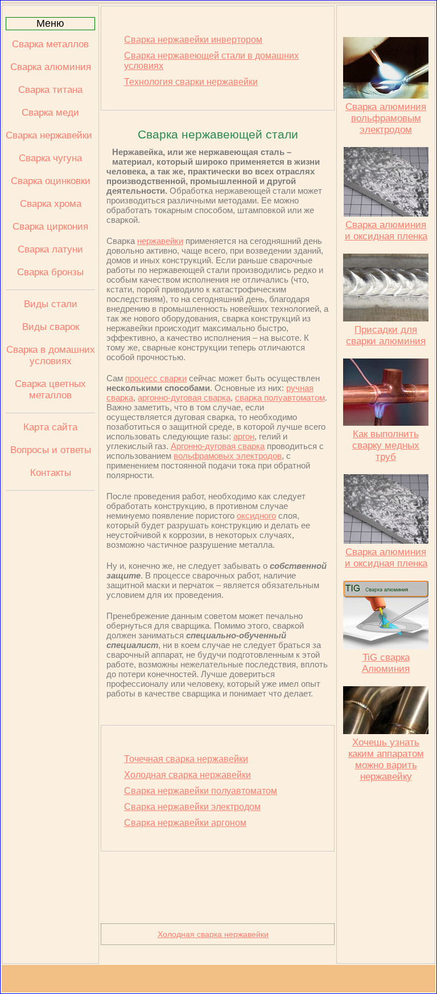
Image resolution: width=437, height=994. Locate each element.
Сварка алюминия (50, 67)
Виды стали (50, 304)
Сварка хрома (50, 203)
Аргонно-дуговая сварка (218, 446)
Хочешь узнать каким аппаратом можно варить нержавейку (386, 759)
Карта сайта (50, 427)
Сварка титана (50, 89)
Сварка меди (50, 112)
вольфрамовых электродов (228, 456)
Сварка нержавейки (50, 135)
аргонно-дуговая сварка (184, 397)
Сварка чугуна (50, 158)
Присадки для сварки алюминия (386, 335)
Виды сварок (50, 326)
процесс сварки (156, 378)
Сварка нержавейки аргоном (185, 823)
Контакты (50, 472)
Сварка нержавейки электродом (192, 807)
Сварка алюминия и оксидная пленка (386, 230)
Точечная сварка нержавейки (186, 759)
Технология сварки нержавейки (191, 82)
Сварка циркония (50, 226)
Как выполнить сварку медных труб (385, 445)
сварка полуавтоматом (280, 397)
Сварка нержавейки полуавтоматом (200, 791)
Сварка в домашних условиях (50, 355)
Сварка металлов (50, 44)
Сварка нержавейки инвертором (193, 39)
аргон (243, 436)
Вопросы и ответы (50, 450)
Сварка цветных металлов (50, 389)
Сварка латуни (50, 249)
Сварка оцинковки (50, 181)
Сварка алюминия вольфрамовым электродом (385, 118)
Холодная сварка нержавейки (187, 775)
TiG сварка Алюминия (386, 663)
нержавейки (160, 241)
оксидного (256, 515)
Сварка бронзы (50, 272)
